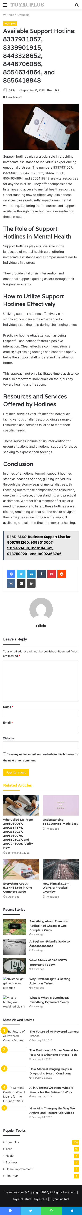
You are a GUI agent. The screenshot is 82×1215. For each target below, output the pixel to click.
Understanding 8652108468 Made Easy (60, 821)
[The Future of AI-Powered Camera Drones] (14, 1037)
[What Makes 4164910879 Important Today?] (14, 966)
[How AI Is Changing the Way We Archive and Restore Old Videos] (14, 1114)
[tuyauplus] (27, 5)
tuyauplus (23, 14)
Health (10, 1155)
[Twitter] (21, 574)
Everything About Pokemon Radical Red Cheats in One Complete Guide (48, 925)
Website (8, 738)
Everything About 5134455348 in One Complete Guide (17, 887)
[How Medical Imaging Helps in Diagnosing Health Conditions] (14, 1075)
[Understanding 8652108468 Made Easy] (61, 805)
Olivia (12, 90)
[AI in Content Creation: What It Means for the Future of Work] (14, 1094)
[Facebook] (11, 574)
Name (8, 706)
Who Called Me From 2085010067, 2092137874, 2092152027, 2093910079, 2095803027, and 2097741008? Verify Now (18, 833)
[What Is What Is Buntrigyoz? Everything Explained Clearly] (14, 1003)
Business (12, 1162)
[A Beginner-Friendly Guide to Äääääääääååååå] (14, 947)
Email (8, 722)
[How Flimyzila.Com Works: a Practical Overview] (61, 869)
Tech (9, 1149)
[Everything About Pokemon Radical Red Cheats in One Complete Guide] (14, 927)
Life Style (12, 1176)
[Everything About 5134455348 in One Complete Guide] (21, 869)
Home (10, 14)
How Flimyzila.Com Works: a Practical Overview (56, 887)
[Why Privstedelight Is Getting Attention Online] (14, 985)
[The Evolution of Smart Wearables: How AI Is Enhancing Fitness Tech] (14, 1056)
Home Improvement (19, 1169)
